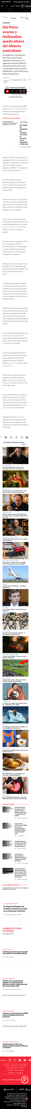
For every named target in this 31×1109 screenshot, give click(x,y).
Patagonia (11, 1073)
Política (6, 1065)
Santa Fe (14, 1067)
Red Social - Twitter (9, 1060)
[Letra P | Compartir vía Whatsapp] (5, 437)
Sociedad (13, 18)
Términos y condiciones (13, 1105)
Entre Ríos (21, 1067)
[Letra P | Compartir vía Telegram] (21, 437)
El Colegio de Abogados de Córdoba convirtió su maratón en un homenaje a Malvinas (15, 908)
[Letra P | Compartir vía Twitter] (11, 437)
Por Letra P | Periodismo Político (6, 80)
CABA (8, 1067)
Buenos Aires (23, 1065)
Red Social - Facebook (14, 1060)
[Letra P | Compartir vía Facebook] (16, 437)
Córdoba (10, 1070)
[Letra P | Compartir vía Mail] (26, 437)
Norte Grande (19, 1070)
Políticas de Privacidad (24, 1105)
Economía (14, 1065)
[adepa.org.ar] (21, 1089)
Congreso (19, 1073)
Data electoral (13, 10)
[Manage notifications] (27, 1098)
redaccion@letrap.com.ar (20, 1103)
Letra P (6, 18)
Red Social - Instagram (19, 1060)
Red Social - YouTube (24, 1060)
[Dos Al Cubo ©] (9, 1089)
